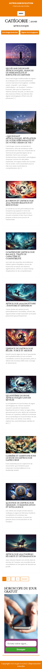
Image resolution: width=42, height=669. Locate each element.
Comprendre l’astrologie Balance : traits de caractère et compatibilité (20, 255)
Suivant (24, 579)
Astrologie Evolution (21, 3)
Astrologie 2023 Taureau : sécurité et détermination (21, 555)
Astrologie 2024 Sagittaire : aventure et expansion (21, 304)
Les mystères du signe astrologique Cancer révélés (18, 397)
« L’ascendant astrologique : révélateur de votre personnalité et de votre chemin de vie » (21, 139)
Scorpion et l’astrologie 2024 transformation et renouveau (20, 202)
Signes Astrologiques (29, 32)
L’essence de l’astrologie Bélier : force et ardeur (19, 349)
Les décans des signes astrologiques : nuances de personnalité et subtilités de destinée (20, 71)
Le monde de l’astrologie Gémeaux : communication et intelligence (20, 505)
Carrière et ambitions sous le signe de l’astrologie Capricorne (21, 457)
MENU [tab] (21, 13)
